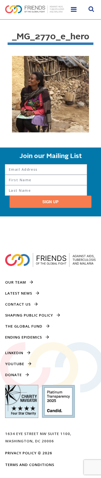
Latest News (18, 293)
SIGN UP (50, 201)
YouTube (14, 363)
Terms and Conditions (29, 464)
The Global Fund (23, 326)
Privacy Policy (21, 452)
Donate (13, 374)
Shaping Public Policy (29, 315)
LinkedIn (14, 352)
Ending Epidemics (23, 337)
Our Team (15, 282)
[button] (91, 10)
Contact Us (18, 304)
